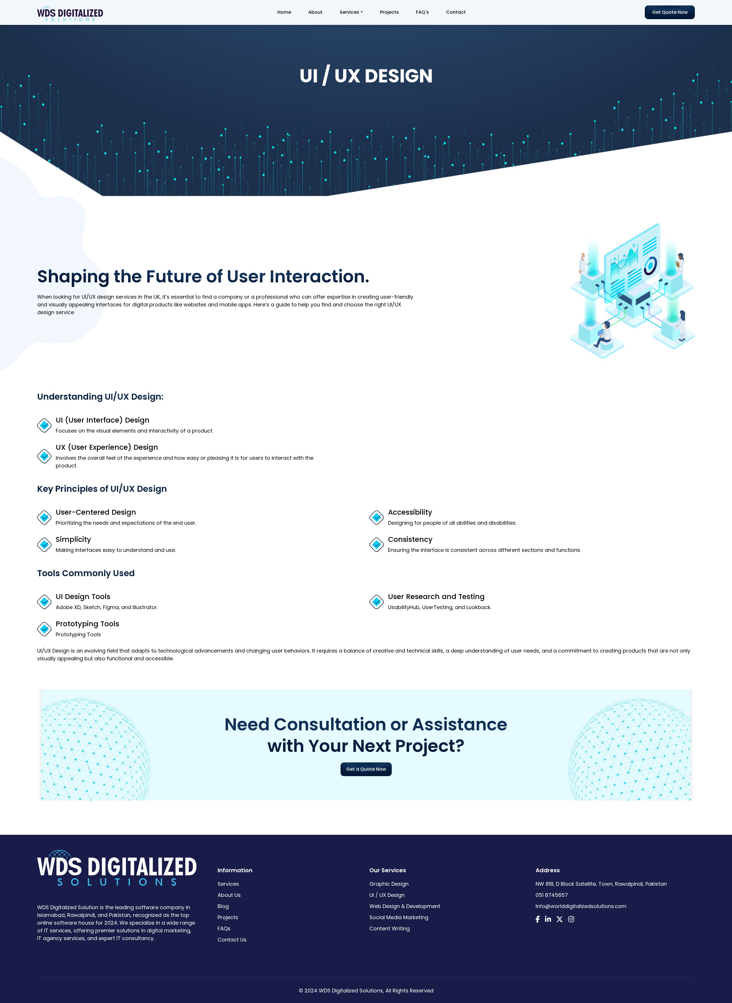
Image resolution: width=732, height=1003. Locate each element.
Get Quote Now (670, 12)
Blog (223, 906)
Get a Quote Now (366, 769)
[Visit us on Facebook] (538, 919)
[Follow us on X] (559, 919)
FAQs (224, 928)
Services (349, 12)
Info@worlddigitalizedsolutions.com (581, 906)
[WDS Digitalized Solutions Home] (116, 864)
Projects (389, 12)
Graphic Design (389, 883)
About (315, 12)
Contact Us (232, 939)
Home (284, 12)
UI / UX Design (387, 895)
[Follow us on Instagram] (571, 919)
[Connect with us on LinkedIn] (548, 919)
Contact (456, 12)
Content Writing (389, 928)
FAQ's (422, 12)
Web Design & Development (404, 906)
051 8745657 (552, 895)
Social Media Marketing (398, 917)
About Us (229, 895)
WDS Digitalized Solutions (351, 990)
